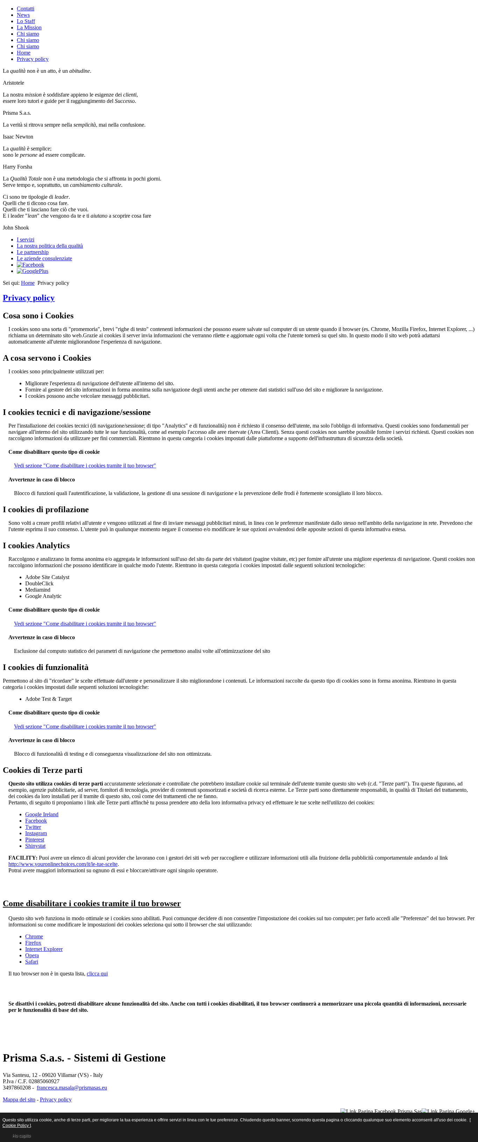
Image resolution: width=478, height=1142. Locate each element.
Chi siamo (28, 34)
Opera (32, 955)
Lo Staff (26, 21)
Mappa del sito (19, 1099)
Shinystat (35, 846)
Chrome (34, 936)
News (23, 15)
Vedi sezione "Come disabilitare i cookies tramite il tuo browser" (85, 465)
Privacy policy (33, 59)
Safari (31, 962)
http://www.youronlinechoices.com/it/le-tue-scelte (63, 864)
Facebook (36, 821)
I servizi (25, 239)
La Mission (29, 27)
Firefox (33, 943)
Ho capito (21, 1135)
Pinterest (34, 840)
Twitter (33, 827)
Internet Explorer (44, 949)
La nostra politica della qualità (50, 246)
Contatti (25, 9)
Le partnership (33, 252)
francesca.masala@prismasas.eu (72, 1088)
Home (23, 53)
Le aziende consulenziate (44, 258)
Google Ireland (41, 814)
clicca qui (97, 974)
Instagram (36, 833)
